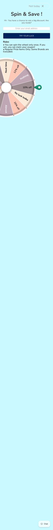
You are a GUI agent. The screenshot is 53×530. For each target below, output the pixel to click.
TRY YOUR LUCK (26, 35)
